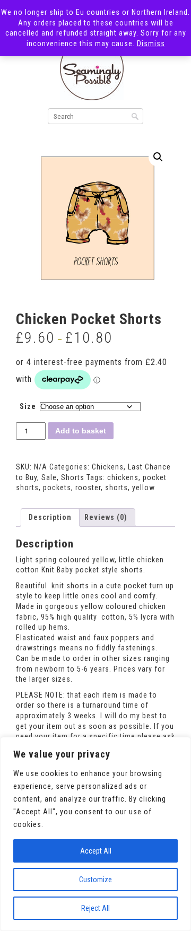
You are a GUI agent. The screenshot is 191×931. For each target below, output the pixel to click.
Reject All (95, 908)
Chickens (108, 467)
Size (28, 406)
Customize (95, 879)
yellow (143, 487)
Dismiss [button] (151, 43)
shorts (116, 487)
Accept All (95, 851)
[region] (95, 834)
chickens (122, 477)
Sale (49, 477)
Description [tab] (50, 517)
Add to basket (80, 431)
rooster (88, 487)
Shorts (72, 477)
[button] (158, 157)
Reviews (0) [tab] (105, 517)
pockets (57, 487)
